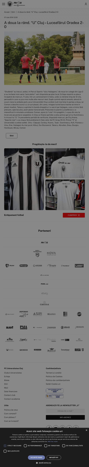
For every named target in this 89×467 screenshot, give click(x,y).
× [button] (86, 430)
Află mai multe (53, 441)
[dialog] (44, 447)
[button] (44, 462)
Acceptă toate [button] (36, 457)
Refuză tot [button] (53, 457)
